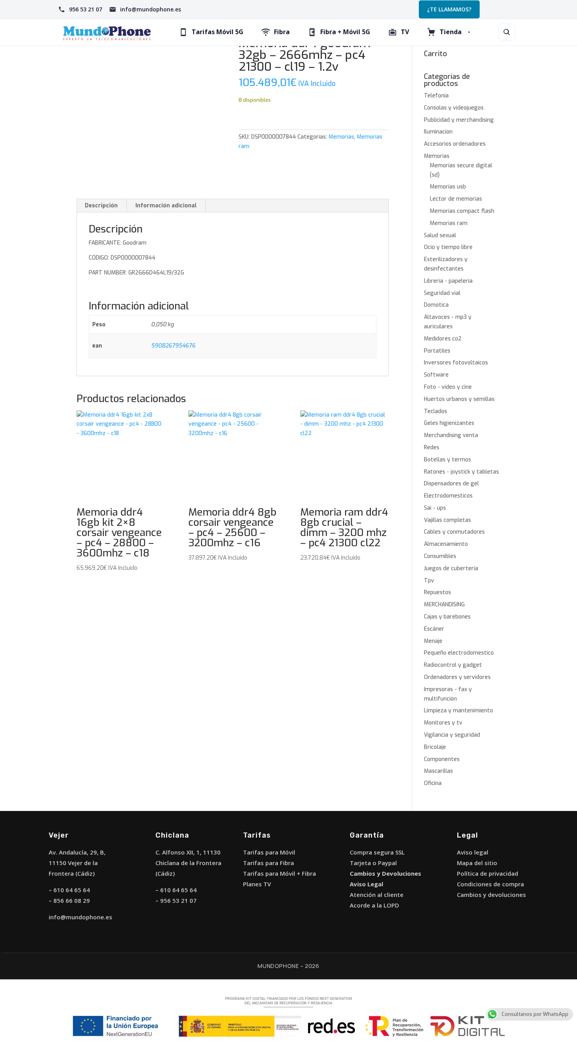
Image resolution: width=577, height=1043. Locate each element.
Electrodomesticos (448, 496)
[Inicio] (107, 32)
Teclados (435, 411)
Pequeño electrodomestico (459, 653)
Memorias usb (448, 186)
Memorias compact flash (462, 211)
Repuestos (437, 592)
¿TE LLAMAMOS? (449, 9)
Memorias (341, 137)
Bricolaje (435, 747)
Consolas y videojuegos (454, 108)
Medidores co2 (443, 338)
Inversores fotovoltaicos (456, 362)
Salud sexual (440, 235)
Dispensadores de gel (451, 483)
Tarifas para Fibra (268, 863)
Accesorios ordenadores (455, 144)
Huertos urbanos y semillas (459, 399)
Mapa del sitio (477, 863)
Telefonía (436, 95)
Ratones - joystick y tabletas (461, 472)
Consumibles (440, 556)
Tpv (429, 580)
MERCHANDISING (444, 604)
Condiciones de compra (490, 884)
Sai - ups (435, 508)
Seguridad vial (442, 293)
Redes (431, 447)
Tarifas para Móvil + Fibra (279, 873)
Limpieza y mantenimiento (458, 710)
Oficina (433, 783)
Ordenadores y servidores (457, 677)
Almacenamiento (446, 544)
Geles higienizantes (449, 423)
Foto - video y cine (448, 387)
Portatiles (437, 351)
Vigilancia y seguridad (452, 735)
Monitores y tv (443, 722)
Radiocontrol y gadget (453, 665)
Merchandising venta (451, 435)
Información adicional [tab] (166, 205)
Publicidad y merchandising (459, 120)
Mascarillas (438, 771)
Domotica (436, 305)
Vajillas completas (447, 520)
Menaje (433, 641)
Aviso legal (472, 852)
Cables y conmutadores (454, 532)
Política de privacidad (487, 873)
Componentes (442, 759)
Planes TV (257, 884)
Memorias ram (448, 223)
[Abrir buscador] (506, 32)
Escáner (434, 629)
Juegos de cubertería (451, 568)
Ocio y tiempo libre (448, 247)
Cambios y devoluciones (491, 894)
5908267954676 (173, 345)
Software (436, 375)
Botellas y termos (447, 459)
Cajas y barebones (447, 616)
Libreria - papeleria (448, 281)
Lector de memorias (456, 199)
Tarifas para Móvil (269, 852)
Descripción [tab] (101, 205)
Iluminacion (438, 131)
